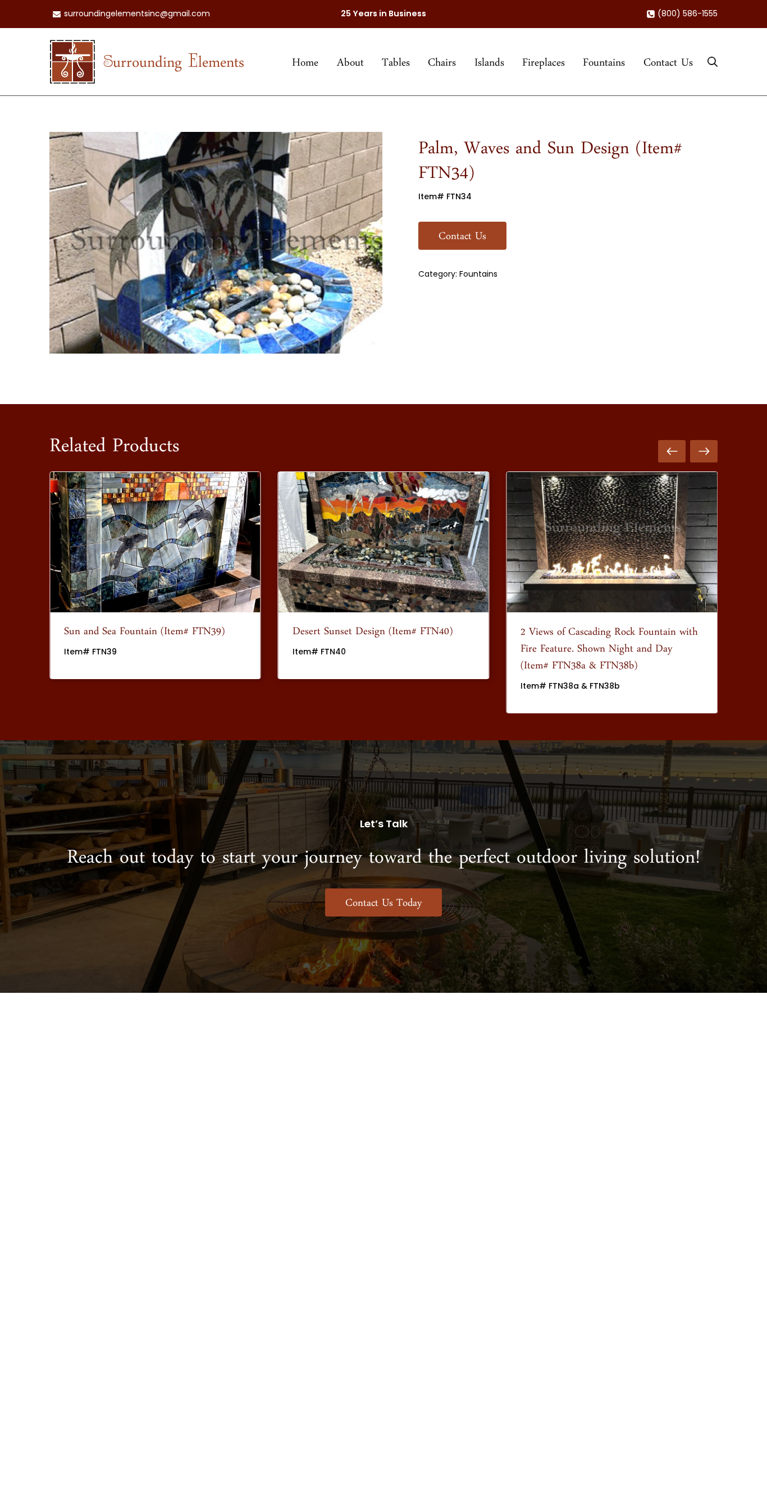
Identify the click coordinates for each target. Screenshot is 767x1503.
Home (305, 66)
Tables (396, 66)
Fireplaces (543, 66)
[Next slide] (700, 592)
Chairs (442, 66)
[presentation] (155, 542)
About (350, 66)
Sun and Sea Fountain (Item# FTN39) (144, 634)
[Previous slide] (67, 592)
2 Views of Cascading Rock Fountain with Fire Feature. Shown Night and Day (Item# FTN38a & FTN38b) (609, 651)
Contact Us (668, 66)
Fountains (604, 66)
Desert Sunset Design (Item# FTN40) (373, 634)
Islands (489, 66)
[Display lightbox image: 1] (215, 243)
